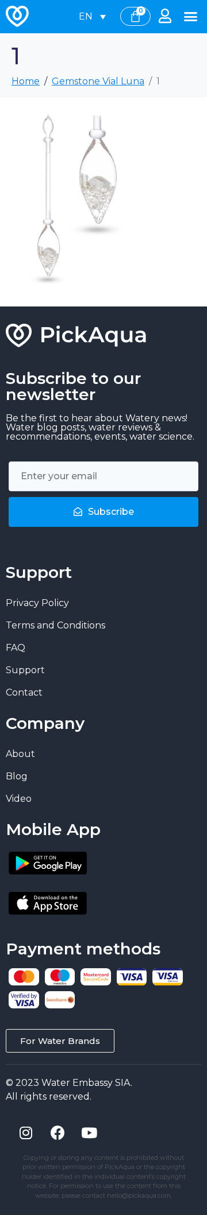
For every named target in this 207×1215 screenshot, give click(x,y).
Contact (24, 692)
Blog (17, 776)
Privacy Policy (37, 602)
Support (25, 670)
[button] (191, 17)
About (20, 753)
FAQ (15, 647)
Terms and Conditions (55, 625)
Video (19, 798)
